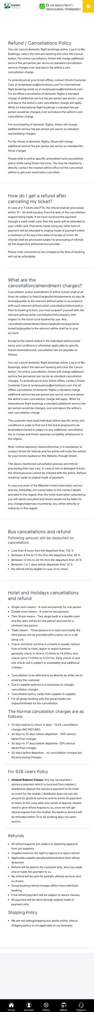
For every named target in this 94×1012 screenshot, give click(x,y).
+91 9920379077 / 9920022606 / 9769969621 (63, 7)
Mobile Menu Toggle (88, 6)
